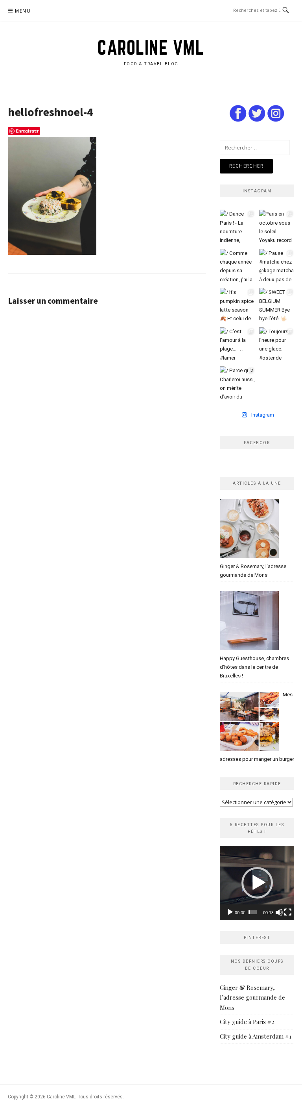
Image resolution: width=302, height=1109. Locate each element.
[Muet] (279, 912)
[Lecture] (230, 912)
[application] (257, 883)
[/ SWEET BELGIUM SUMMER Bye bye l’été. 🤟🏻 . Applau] (277, 305)
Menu (23, 10)
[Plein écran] (288, 912)
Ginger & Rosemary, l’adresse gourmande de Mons (252, 997)
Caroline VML (151, 47)
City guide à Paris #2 (247, 1022)
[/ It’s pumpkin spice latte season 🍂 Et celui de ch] (237, 305)
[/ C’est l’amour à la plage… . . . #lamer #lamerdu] (237, 345)
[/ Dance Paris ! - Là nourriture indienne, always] (237, 227)
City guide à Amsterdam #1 (255, 1036)
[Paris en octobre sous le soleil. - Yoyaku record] (277, 227)
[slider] (253, 912)
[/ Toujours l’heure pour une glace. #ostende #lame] (277, 345)
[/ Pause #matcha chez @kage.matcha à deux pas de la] (277, 266)
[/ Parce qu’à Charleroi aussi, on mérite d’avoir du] (237, 384)
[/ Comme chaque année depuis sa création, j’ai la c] (237, 266)
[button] (257, 883)
